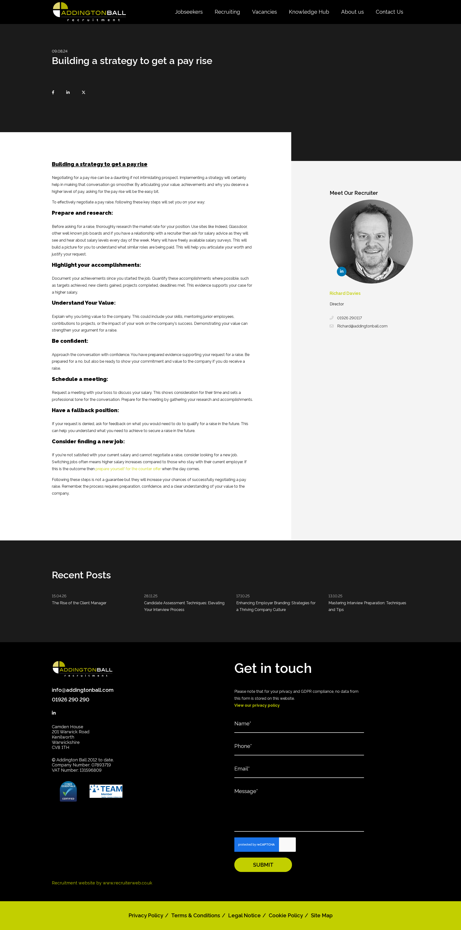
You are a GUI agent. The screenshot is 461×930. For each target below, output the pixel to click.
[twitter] (83, 92)
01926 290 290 (70, 699)
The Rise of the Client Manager (79, 603)
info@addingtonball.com (83, 690)
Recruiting (227, 12)
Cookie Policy (286, 915)
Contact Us (389, 12)
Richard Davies (345, 293)
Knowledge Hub (309, 12)
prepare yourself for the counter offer (128, 469)
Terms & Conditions (195, 915)
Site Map (322, 915)
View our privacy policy (257, 705)
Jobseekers (189, 12)
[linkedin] (68, 92)
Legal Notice (244, 915)
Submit (263, 865)
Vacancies (264, 12)
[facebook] (53, 92)
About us (352, 12)
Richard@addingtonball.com (362, 326)
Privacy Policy (145, 915)
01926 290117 (349, 318)
